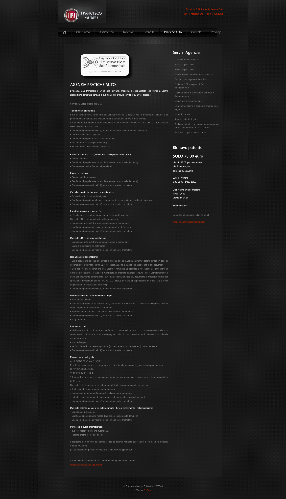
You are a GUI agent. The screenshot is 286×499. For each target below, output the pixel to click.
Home (64, 32)
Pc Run (147, 490)
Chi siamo (83, 32)
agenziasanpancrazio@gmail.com (86, 464)
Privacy (216, 32)
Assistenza (106, 32)
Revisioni (129, 32)
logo (84, 14)
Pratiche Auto (173, 32)
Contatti (196, 32)
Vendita (150, 32)
